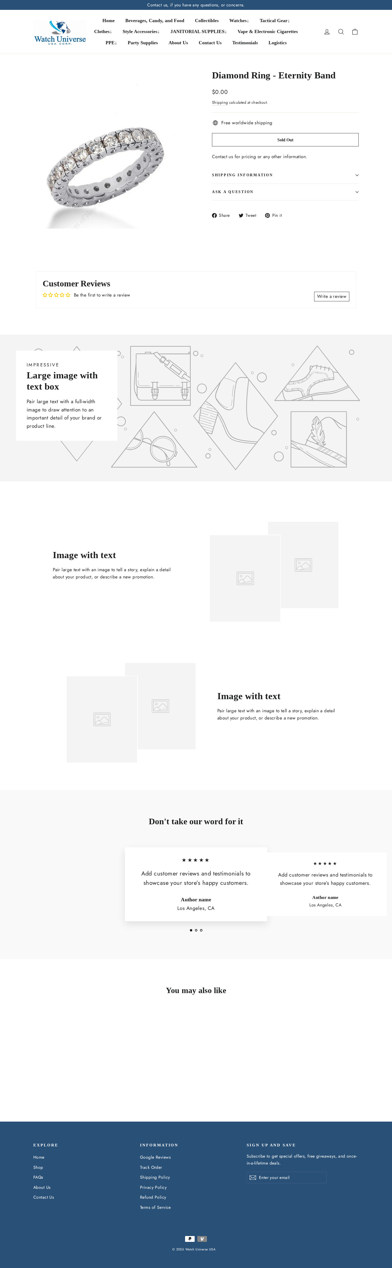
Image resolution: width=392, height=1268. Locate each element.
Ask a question (233, 192)
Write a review (331, 296)
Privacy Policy (153, 1187)
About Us (178, 42)
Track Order (151, 1167)
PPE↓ (111, 42)
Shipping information (242, 175)
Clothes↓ (103, 31)
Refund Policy (153, 1197)
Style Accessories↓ (141, 31)
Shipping (220, 102)
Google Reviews (155, 1157)
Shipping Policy (155, 1177)
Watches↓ (239, 20)
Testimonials (245, 42)
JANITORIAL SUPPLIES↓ (198, 31)
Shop (38, 1167)
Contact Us (210, 42)
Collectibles (207, 20)
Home (108, 20)
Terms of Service (155, 1207)
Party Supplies (143, 42)
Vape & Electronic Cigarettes (268, 31)
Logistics (278, 42)
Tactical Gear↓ (275, 20)
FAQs (38, 1177)
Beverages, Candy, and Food (154, 20)
